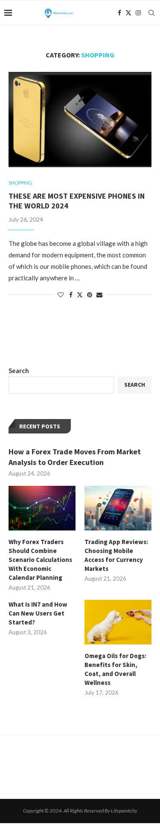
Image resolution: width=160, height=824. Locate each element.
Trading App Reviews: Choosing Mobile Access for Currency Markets (116, 555)
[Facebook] (119, 12)
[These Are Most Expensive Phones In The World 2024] (80, 119)
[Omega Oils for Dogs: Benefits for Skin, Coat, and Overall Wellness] (117, 622)
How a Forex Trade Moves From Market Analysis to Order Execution (75, 457)
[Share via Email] (99, 294)
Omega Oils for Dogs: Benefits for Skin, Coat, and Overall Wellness (115, 669)
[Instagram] (138, 12)
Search (19, 370)
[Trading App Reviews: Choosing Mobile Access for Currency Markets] (117, 508)
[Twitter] (128, 12)
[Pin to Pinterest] (89, 294)
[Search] (151, 12)
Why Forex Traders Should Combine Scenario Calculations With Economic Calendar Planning (40, 560)
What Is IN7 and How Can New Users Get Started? (38, 613)
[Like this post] (61, 294)
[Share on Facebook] (71, 294)
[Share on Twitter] (80, 294)
